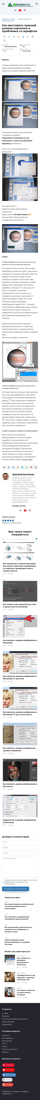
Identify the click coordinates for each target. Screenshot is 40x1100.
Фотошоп (6, 1035)
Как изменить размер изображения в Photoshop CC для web (20, 677)
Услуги (4, 1046)
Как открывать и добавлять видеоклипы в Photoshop (23, 961)
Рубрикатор (7, 1024)
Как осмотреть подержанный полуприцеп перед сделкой (17, 918)
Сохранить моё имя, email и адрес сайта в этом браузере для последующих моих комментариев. (20, 882)
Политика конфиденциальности (14, 1019)
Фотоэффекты (7, 1038)
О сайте (5, 1013)
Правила (5, 1016)
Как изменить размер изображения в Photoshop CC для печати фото (20, 713)
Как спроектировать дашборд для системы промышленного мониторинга (19, 906)
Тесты (4, 1044)
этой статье (27, 460)
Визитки (5, 1052)
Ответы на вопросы (10, 1049)
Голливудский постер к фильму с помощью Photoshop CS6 (26, 977)
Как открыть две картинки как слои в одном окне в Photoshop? (19, 605)
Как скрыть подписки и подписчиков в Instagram (26, 992)
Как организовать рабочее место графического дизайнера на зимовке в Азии (18, 929)
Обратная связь (8, 1022)
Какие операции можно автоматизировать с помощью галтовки (17, 942)
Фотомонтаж (7, 1041)
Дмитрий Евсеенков (23, 474)
